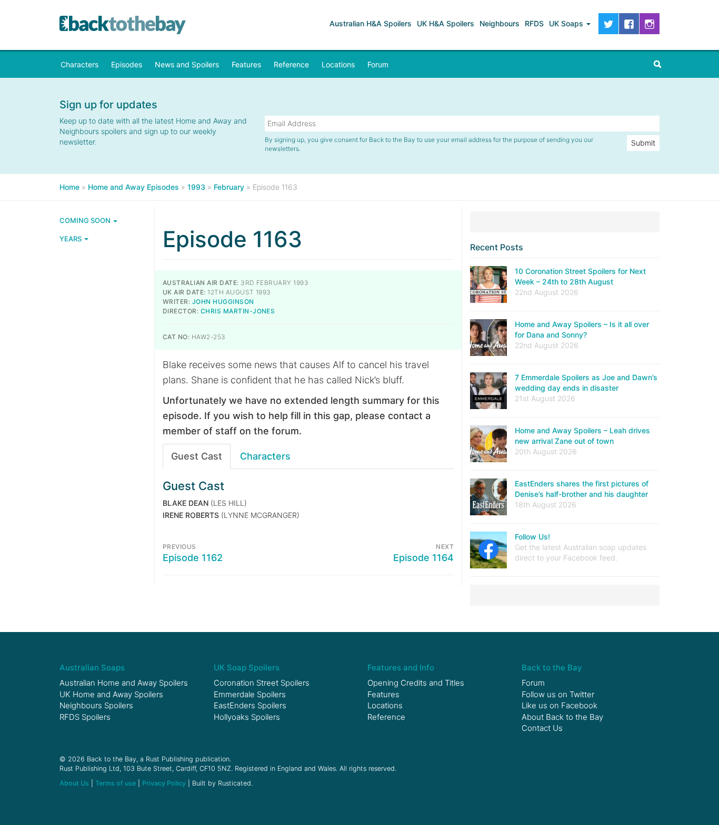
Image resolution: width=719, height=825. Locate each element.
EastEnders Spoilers (250, 705)
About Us (74, 783)
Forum (377, 64)
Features (246, 64)
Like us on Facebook (559, 705)
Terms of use (115, 783)
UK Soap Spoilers (246, 668)
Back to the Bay (122, 25)
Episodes (126, 64)
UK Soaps (567, 23)
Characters (79, 64)
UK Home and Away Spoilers (111, 694)
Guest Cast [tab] (196, 456)
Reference (291, 64)
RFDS (534, 23)
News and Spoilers (187, 64)
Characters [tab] (265, 456)
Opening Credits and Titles (415, 683)
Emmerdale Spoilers (250, 694)
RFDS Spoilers (85, 717)
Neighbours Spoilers (96, 705)
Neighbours (500, 23)
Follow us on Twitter (558, 694)
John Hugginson (223, 301)
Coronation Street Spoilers (261, 683)
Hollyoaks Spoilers (247, 717)
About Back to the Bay (562, 717)
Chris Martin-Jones (238, 311)
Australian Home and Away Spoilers (123, 683)
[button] (657, 65)
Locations (338, 64)
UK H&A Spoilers (445, 23)
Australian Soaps (92, 668)
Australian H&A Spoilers (370, 23)
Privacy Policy (164, 783)
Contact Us (542, 728)
